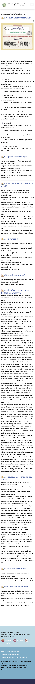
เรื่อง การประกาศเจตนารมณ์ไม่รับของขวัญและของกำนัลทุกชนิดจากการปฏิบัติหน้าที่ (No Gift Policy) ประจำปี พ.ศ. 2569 (17, 593)
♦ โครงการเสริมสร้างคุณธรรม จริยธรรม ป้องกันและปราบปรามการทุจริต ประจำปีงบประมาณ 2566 (16, 423)
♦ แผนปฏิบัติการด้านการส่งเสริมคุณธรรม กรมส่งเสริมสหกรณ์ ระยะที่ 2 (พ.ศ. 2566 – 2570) (15, 546)
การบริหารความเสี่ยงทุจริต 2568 (11, 269)
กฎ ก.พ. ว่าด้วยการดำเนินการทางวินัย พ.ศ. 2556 (18, 91)
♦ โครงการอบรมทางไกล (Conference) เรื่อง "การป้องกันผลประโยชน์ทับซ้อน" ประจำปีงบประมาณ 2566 (17, 416)
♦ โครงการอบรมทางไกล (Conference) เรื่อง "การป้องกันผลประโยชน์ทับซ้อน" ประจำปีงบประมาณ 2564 (16, 361)
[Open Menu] (32, 4)
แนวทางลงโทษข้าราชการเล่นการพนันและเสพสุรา (15, 190)
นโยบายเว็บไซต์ (15, 652)
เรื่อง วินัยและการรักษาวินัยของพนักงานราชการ (15, 605)
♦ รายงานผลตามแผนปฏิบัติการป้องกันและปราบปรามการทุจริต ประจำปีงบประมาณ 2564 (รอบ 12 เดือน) (17, 357)
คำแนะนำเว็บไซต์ (5, 652)
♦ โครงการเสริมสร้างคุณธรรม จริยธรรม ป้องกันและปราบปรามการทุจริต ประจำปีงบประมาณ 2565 (17, 395)
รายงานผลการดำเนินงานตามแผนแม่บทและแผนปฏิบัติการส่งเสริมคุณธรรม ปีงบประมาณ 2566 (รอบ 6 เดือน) (17, 555)
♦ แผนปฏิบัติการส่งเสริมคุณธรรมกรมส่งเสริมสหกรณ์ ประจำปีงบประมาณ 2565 (16, 536)
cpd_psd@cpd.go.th (6, 643)
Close (33, 21)
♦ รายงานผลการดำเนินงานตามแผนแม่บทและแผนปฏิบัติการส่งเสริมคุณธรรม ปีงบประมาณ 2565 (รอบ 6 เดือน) (16, 541)
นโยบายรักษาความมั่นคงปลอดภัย (10, 655)
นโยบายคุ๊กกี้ (23, 658)
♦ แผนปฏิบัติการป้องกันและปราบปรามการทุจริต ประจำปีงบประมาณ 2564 (17, 350)
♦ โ (26, 407)
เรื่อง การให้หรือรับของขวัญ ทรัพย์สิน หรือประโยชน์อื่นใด (17, 603)
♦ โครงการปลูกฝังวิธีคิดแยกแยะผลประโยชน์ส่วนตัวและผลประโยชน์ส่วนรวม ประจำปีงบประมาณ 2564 (17, 366)
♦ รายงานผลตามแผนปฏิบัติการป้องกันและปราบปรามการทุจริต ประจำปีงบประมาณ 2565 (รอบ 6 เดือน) (17, 378)
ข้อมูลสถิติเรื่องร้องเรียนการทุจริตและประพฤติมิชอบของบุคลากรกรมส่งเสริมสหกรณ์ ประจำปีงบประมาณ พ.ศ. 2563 (17, 226)
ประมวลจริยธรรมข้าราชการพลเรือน (12, 68)
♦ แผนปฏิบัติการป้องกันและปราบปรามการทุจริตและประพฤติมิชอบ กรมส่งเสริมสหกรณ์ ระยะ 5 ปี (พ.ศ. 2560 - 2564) (17, 297)
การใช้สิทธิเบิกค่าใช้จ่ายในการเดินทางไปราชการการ (16, 202)
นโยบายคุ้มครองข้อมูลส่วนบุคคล (10, 658)
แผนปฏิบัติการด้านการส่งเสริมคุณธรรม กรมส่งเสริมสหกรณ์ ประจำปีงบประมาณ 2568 (17, 560)
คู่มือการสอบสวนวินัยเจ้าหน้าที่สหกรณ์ (13, 284)
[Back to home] (14, 4)
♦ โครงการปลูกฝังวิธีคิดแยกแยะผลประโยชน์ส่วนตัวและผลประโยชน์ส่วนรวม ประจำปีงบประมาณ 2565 (16, 390)
